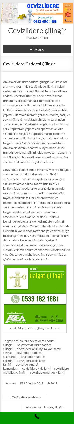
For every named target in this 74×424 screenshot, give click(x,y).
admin (12, 383)
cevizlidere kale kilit (35, 368)
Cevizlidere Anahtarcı (24, 397)
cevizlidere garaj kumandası (20, 366)
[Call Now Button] (37, 418)
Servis (54, 383)
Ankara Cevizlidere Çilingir (46, 407)
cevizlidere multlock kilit (46, 372)
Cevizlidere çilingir (37, 30)
